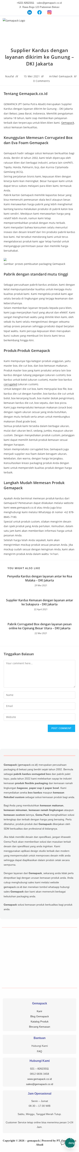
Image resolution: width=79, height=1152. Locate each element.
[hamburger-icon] (72, 22)
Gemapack (67, 122)
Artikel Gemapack (61, 76)
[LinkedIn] (29, 12)
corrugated (10, 384)
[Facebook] (39, 12)
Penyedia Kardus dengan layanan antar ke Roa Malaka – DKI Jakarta (39, 578)
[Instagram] (49, 12)
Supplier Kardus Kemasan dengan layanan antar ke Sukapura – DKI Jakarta (39, 602)
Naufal (9, 76)
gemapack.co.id (28, 764)
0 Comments (41, 81)
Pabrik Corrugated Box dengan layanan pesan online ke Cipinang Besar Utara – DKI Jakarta (40, 626)
